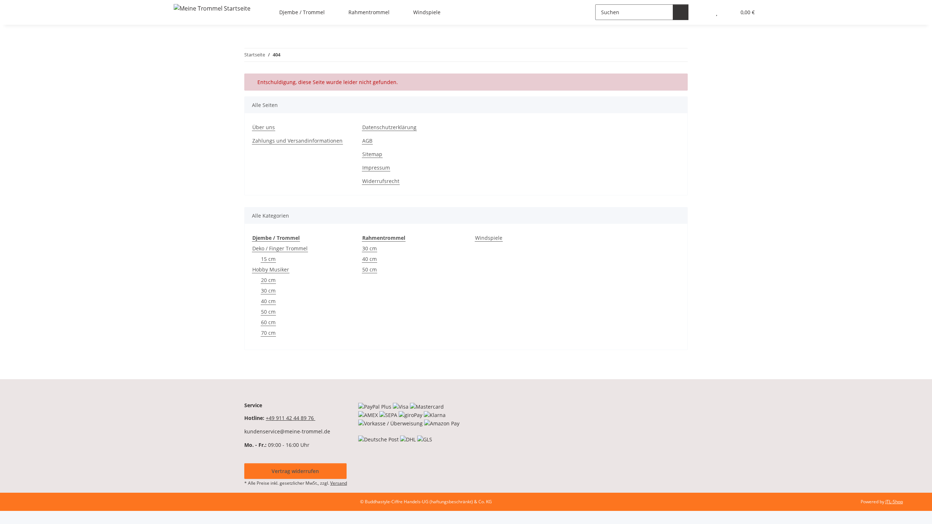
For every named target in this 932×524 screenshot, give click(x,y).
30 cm (268, 290)
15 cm (268, 258)
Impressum (376, 167)
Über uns (263, 127)
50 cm (268, 311)
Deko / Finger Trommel (280, 248)
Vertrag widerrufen (295, 471)
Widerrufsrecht (380, 181)
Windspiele (488, 237)
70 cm (268, 332)
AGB (367, 140)
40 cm (268, 301)
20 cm (268, 280)
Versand (338, 483)
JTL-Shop (894, 502)
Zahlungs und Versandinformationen (297, 140)
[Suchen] (680, 12)
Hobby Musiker (270, 269)
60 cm (268, 322)
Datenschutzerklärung (389, 127)
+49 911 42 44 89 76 (290, 417)
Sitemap (372, 154)
